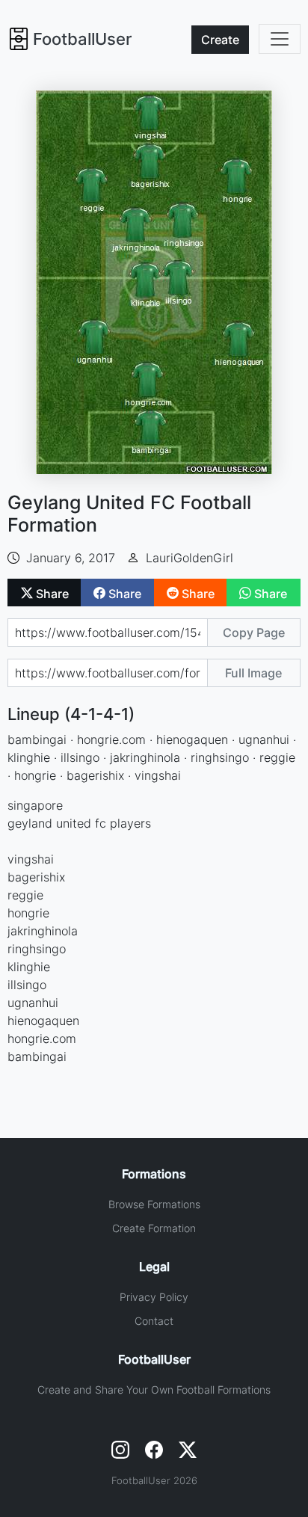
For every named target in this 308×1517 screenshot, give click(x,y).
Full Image (253, 672)
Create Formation (154, 1228)
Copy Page (254, 632)
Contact (154, 1320)
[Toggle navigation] (280, 39)
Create (220, 39)
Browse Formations (154, 1204)
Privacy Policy (154, 1296)
